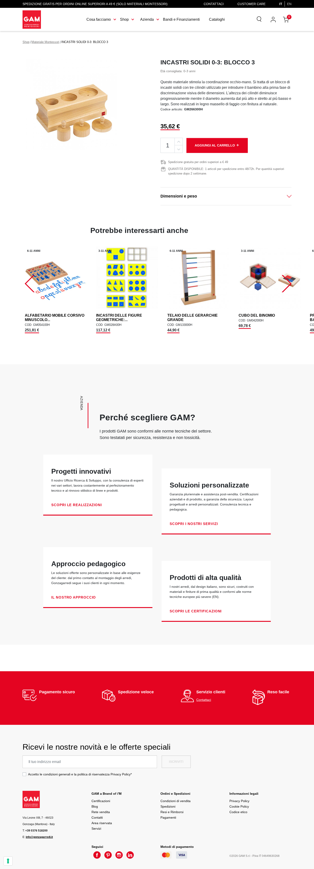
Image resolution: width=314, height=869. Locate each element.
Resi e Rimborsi (171, 812)
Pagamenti (168, 817)
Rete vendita (100, 812)
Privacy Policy (121, 774)
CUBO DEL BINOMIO (257, 315)
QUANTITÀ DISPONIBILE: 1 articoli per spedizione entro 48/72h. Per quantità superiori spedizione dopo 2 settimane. (226, 171)
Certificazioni (100, 801)
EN (289, 4)
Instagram (119, 855)
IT (280, 4)
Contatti (97, 817)
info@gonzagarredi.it (39, 837)
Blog (94, 806)
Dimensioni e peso (178, 196)
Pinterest (108, 855)
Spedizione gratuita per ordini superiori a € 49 (198, 162)
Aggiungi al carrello (217, 145)
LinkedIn (130, 855)
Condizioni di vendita (175, 801)
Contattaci (214, 4)
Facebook (97, 855)
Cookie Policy (239, 806)
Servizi (96, 828)
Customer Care (251, 4)
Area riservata (101, 823)
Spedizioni (167, 806)
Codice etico (238, 812)
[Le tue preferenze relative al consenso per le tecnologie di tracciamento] (8, 861)
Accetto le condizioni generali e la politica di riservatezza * (80, 774)
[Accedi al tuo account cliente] (273, 19)
